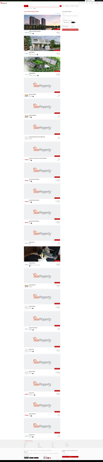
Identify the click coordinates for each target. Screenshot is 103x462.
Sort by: (55, 13)
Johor (24, 447)
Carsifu (40, 453)
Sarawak (67, 444)
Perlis (52, 445)
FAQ (36, 450)
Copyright (31, 450)
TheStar (4, 0)
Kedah (38, 443)
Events (6, 0)
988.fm (25, 454)
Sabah (66, 443)
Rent (71, 20)
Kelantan (39, 444)
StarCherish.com (56, 453)
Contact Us (28, 450)
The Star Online (26, 453)
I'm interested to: (64, 20)
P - (62, 22)
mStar (10, 0)
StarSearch (19, 0)
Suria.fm (28, 454)
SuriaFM (28, 0)
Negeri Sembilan (40, 447)
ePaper (1, 0)
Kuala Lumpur (25, 443)
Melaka (39, 445)
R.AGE (8, 0)
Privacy (39, 450)
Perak (52, 444)
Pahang (53, 443)
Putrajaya (53, 447)
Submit (70, 29)
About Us (25, 450)
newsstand (51, 453)
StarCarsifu (16, 0)
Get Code (73, 22)
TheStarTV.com (31, 453)
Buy (68, 20)
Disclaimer (34, 450)
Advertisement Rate (48, 450)
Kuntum (26, 0)
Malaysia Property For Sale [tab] (28, 440)
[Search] (61, 6)
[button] (26, 6)
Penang (25, 445)
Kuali (23, 0)
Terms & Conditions (43, 450)
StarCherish (12, 0)
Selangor (25, 444)
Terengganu (67, 445)
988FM (31, 0)
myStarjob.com (36, 453)
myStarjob (22, 0)
